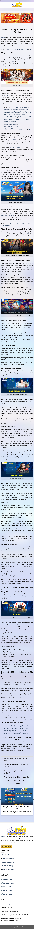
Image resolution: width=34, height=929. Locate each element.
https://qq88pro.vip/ (15, 147)
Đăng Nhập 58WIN (8, 883)
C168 (7, 49)
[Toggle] (2, 758)
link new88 (8, 726)
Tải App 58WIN (7, 894)
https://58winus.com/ (12, 904)
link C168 (7, 225)
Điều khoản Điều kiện (8, 862)
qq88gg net (13, 731)
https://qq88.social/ (13, 114)
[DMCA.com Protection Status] (6, 846)
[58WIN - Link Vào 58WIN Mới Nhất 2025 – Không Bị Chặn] (17, 5)
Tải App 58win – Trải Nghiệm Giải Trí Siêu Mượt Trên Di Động (17, 807)
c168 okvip (28, 223)
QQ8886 (19, 119)
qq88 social (16, 733)
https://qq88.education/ (8, 215)
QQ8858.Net (7, 95)
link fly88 (7, 122)
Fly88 (14, 140)
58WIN (21, 927)
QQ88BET (12, 119)
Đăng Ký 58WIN (7, 879)
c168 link (8, 223)
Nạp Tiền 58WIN (7, 887)
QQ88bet (26, 119)
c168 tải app (15, 223)
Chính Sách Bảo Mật (8, 858)
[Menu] (2, 5)
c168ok (22, 223)
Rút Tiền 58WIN (7, 890)
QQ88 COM (25, 114)
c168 (30, 49)
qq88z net (25, 733)
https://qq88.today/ (10, 728)
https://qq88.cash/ (22, 129)
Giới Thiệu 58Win (7, 855)
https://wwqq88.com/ (20, 726)
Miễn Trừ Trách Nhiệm (8, 869)
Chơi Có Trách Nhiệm (8, 866)
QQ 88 (6, 117)
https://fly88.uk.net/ (11, 126)
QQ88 (12, 62)
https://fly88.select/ (11, 129)
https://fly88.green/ (10, 124)
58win (3, 836)
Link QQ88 (21, 117)
